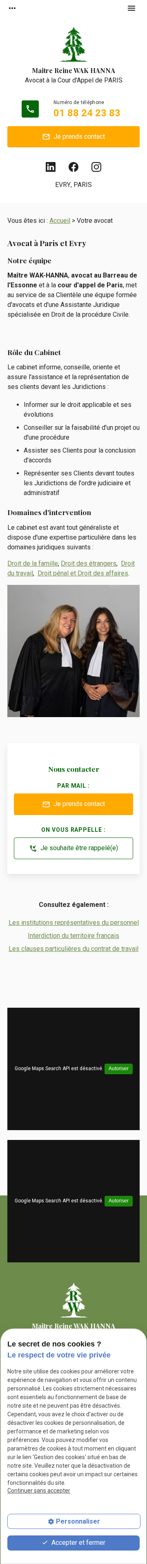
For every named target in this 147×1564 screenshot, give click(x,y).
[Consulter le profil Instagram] (96, 167)
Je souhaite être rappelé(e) (73, 848)
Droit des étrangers (88, 563)
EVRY (63, 185)
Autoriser (119, 1068)
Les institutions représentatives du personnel (74, 922)
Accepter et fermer (77, 1542)
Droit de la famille (32, 563)
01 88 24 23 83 (86, 113)
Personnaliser (78, 1521)
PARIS (83, 185)
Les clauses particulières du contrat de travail (73, 949)
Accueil (59, 220)
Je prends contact (73, 137)
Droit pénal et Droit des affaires (83, 573)
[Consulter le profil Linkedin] (50, 167)
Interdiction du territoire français (73, 936)
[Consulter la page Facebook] (73, 167)
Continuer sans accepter (38, 1490)
